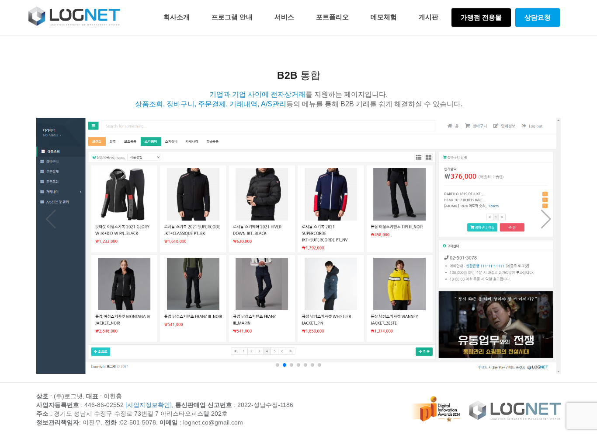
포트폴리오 (332, 17)
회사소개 (176, 17)
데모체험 (384, 17)
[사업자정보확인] (148, 404)
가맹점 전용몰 (481, 17)
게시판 (428, 17)
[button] (277, 365)
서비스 (284, 17)
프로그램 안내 (232, 17)
